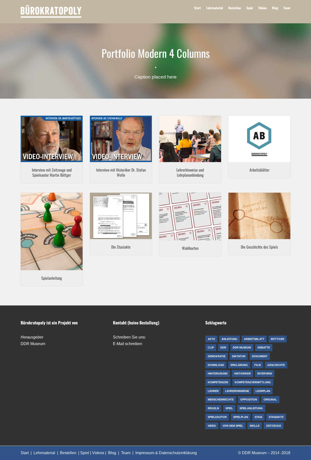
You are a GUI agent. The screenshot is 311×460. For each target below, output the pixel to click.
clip (41, 145)
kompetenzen (171, 142)
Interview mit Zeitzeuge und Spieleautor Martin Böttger (52, 172)
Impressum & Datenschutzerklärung (166, 453)
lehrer (166, 148)
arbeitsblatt (242, 136)
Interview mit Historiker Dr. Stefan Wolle (121, 172)
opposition (255, 159)
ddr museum (116, 145)
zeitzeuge (66, 150)
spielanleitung (69, 237)
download (265, 142)
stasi (115, 227)
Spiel (249, 7)
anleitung (29, 237)
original (95, 227)
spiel (72, 145)
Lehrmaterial (214, 7)
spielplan (269, 230)
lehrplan (203, 148)
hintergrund (185, 222)
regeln (43, 237)
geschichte (238, 224)
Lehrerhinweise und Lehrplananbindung (190, 172)
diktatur (250, 142)
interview (60, 145)
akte (96, 222)
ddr (101, 145)
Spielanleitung (51, 278)
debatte (259, 136)
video (53, 150)
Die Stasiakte (120, 247)
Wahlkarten (190, 248)
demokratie (275, 136)
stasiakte (128, 227)
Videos (262, 7)
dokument (122, 222)
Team (287, 7)
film (49, 145)
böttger (31, 145)
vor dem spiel (190, 153)
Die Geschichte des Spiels (259, 247)
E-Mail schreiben (127, 344)
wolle (138, 150)
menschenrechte (271, 153)
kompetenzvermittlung (201, 142)
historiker (142, 145)
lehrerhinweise (183, 148)
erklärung (167, 222)
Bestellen (234, 7)
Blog (275, 7)
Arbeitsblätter (259, 170)
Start (197, 7)
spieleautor (38, 150)
